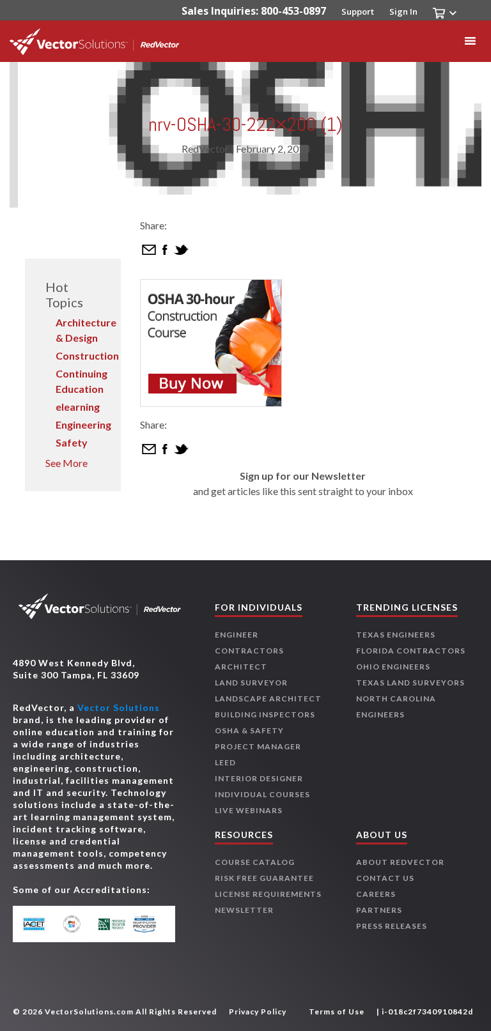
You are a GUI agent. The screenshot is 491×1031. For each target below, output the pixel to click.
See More (66, 463)
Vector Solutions (118, 707)
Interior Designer (259, 778)
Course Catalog (255, 862)
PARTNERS (379, 910)
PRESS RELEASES (391, 926)
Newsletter (244, 910)
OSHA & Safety (249, 730)
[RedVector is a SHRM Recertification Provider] (148, 924)
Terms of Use (336, 1011)
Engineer (236, 634)
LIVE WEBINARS (249, 810)
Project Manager (258, 746)
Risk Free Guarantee (264, 878)
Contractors (249, 650)
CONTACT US (385, 878)
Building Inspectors (265, 714)
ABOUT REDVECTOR (400, 862)
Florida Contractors (410, 650)
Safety (72, 442)
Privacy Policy (257, 1011)
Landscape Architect (268, 698)
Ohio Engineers (393, 666)
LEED (225, 762)
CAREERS (376, 894)
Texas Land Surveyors (410, 682)
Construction (87, 355)
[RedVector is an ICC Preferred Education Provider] (112, 924)
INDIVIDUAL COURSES (262, 794)
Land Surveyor (251, 682)
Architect (241, 666)
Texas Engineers (395, 634)
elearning (78, 407)
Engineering (83, 424)
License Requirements (268, 894)
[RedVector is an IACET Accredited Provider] (40, 924)
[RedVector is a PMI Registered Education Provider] (76, 924)
